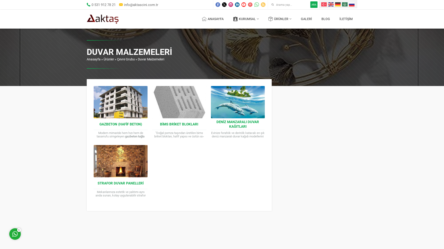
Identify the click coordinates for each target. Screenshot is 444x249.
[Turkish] (324, 4)
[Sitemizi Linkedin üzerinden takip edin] (237, 4)
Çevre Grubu (126, 59)
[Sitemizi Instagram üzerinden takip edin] (230, 4)
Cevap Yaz (44, 215)
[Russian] (352, 4)
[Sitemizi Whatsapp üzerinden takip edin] (256, 4)
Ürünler (109, 59)
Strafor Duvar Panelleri (121, 183)
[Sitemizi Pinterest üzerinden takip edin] (250, 4)
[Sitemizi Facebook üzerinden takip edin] (218, 4)
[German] (338, 4)
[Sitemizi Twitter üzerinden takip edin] (224, 4)
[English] (331, 4)
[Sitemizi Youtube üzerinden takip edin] (243, 4)
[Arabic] (345, 4)
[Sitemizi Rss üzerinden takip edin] (263, 4)
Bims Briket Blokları (179, 124)
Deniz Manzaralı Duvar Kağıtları (237, 124)
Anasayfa (94, 59)
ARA (313, 4)
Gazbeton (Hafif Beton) (120, 124)
